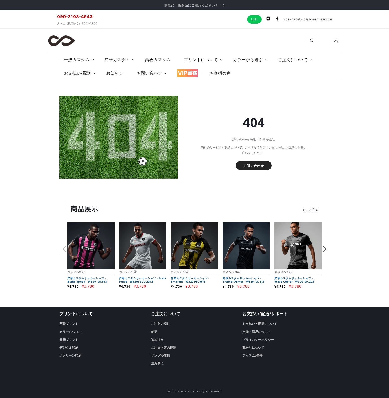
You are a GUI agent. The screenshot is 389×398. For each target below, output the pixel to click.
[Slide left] (64, 249)
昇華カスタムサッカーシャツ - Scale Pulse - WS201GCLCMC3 (142, 280)
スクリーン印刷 (70, 355)
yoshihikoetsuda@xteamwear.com (308, 19)
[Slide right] (325, 249)
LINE (254, 19)
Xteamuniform (186, 391)
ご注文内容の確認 (163, 347)
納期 (154, 331)
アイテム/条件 (252, 355)
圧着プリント (68, 323)
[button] (312, 41)
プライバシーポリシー (258, 339)
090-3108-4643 (75, 16)
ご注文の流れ (160, 323)
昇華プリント (68, 339)
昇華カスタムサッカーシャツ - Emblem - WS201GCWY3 (190, 280)
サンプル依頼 (160, 355)
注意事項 (157, 363)
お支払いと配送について (259, 323)
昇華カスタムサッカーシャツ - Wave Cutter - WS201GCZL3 (294, 280)
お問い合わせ (253, 165)
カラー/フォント (71, 331)
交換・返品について (256, 331)
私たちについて (253, 347)
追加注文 (157, 339)
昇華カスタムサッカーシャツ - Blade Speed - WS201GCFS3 (87, 280)
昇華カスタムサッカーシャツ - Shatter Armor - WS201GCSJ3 (243, 280)
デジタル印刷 (68, 347)
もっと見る (310, 210)
